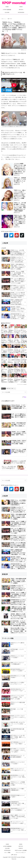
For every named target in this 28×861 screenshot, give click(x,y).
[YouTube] (16, 235)
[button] (25, 392)
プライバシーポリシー (21, 852)
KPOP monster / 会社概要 (21, 850)
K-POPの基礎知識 (7, 846)
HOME (7, 844)
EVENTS (21, 848)
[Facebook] (6, 235)
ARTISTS (21, 846)
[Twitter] (11, 235)
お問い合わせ (14, 854)
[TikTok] (22, 235)
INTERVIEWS (7, 850)
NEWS (4, 388)
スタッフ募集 (7, 852)
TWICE (9, 388)
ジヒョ (14, 388)
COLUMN (7, 848)
